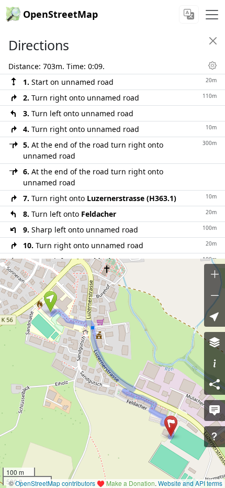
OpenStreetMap (60, 14)
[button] (50, 301)
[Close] (213, 41)
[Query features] (214, 436)
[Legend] (214, 363)
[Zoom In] (214, 274)
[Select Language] (189, 14)
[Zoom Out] (214, 295)
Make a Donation (130, 483)
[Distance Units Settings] (212, 65)
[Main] (212, 15)
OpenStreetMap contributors (55, 483)
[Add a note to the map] (214, 410)
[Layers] (214, 342)
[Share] (214, 384)
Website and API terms (190, 483)
